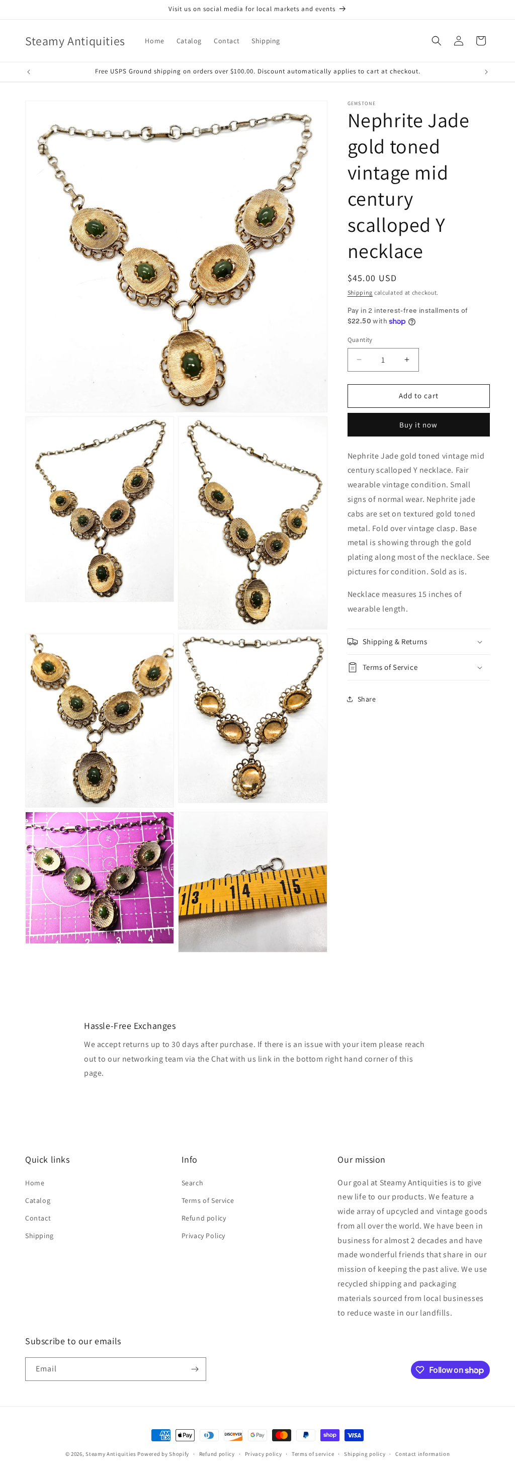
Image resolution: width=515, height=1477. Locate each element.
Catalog (37, 1200)
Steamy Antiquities (110, 1453)
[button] (436, 41)
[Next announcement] (486, 71)
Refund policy (204, 1218)
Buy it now (418, 424)
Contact (38, 1218)
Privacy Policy (203, 1235)
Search (193, 1182)
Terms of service (313, 1453)
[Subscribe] (195, 1369)
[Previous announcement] (29, 71)
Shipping (360, 292)
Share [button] (367, 699)
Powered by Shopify (163, 1453)
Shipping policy (365, 1453)
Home (34, 1182)
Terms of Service (208, 1200)
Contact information (422, 1453)
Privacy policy (263, 1453)
